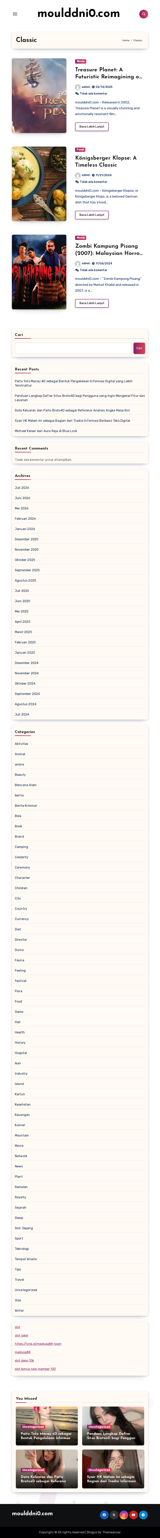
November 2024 (27, 673)
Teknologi (22, 1249)
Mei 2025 (21, 611)
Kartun (20, 1094)
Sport (19, 1238)
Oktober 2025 (25, 560)
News (19, 1166)
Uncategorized (26, 1290)
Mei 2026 (22, 508)
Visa (18, 1300)
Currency (22, 919)
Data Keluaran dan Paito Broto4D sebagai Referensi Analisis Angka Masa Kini (72, 410)
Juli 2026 (22, 488)
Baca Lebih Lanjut (91, 126)
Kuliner (20, 1125)
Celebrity (21, 857)
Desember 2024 (27, 663)
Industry (21, 1073)
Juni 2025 (22, 601)
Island (19, 1084)
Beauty (20, 775)
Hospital (21, 1053)
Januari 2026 (25, 529)
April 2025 (22, 622)
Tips (18, 1269)
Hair (18, 1022)
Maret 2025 (23, 632)
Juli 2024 (22, 714)
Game (19, 1012)
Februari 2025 (25, 642)
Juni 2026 (22, 498)
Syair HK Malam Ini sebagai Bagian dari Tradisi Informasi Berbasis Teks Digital (72, 421)
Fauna (19, 960)
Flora (18, 991)
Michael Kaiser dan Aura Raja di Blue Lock (46, 431)
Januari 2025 (25, 652)
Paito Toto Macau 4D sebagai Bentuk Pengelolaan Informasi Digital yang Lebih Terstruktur (73, 383)
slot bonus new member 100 (35, 1369)
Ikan (18, 1063)
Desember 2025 (26, 539)
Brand (19, 836)
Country (21, 909)
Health (20, 1032)
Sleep (19, 1218)
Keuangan (22, 1115)
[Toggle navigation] (15, 14)
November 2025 (27, 549)
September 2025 (27, 570)
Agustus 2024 (25, 704)
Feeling (20, 970)
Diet (18, 929)
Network (21, 1156)
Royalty (20, 1197)
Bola (18, 816)
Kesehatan (23, 1104)
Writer (19, 1310)
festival (21, 981)
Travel (19, 1280)
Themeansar (111, 1532)
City (18, 898)
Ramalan (21, 1187)
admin (86, 87)
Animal (20, 754)
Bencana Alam (25, 785)
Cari (19, 335)
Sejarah (20, 1207)
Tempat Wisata (26, 1259)
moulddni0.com (78, 14)
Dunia (19, 950)
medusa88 (22, 1352)
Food (80, 149)
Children (21, 888)
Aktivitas (21, 744)
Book (18, 826)
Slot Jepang (24, 1228)
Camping (21, 847)
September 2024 (27, 694)
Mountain (22, 1135)
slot (17, 1327)
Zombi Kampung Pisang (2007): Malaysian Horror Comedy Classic (108, 253)
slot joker (21, 1335)
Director (21, 939)
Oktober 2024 (25, 683)
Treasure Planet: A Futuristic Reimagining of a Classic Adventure (108, 77)
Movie (81, 61)
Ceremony (22, 867)
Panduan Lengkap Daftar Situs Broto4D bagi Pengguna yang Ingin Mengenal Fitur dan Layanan (80, 398)
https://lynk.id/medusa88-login (38, 1344)
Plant (19, 1176)
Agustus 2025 (25, 580)
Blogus (92, 1532)
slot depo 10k (24, 1360)
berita (19, 795)
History (20, 1043)
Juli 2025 (22, 591)
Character (22, 878)
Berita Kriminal (26, 805)
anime (19, 764)
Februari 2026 (25, 519)
